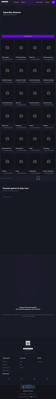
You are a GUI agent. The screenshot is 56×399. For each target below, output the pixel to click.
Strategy (2, 150)
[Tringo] (21, 161)
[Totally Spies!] (34, 161)
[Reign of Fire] (7, 116)
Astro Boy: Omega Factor (8, 80)
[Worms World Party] (7, 139)
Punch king (18, 125)
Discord (34, 379)
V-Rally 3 (4, 171)
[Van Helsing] (48, 139)
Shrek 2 (31, 125)
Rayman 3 (18, 102)
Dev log (21, 367)
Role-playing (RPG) (2, 59)
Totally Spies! (32, 171)
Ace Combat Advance (7, 102)
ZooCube (45, 125)
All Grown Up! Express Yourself (23, 57)
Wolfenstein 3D (19, 148)
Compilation (44, 82)
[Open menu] (53, 2)
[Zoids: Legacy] (7, 48)
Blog (21, 364)
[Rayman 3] (21, 93)
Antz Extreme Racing (34, 80)
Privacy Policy (23, 394)
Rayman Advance (47, 102)
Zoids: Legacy (5, 57)
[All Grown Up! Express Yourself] (21, 48)
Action (16, 59)
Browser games (39, 2)
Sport (16, 127)
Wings (30, 148)
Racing (30, 82)
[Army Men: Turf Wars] (21, 70)
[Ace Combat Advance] (7, 93)
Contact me (40, 361)
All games (5, 361)
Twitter (22, 379)
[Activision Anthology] (48, 70)
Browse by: (16, 2)
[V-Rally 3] (7, 161)
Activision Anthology (48, 80)
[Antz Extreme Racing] (34, 70)
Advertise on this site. (28, 391)
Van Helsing (46, 148)
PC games (23, 2)
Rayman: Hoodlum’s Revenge (36, 102)
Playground (47, 2)
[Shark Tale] (34, 48)
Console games (31, 2)
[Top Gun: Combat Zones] (48, 161)
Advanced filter (28, 36)
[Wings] (34, 139)
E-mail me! (47, 379)
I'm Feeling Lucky (7, 196)
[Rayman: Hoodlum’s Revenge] (34, 93)
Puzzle (44, 127)
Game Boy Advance (8, 59)
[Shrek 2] (34, 116)
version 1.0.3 (28, 353)
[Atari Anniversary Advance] (48, 48)
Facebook (9, 379)
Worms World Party (6, 148)
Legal (34, 394)
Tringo (17, 171)
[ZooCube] (48, 116)
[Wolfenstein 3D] (21, 139)
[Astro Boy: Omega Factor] (7, 70)
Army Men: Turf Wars (21, 80)
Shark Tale (32, 57)
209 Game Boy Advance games (9, 14)
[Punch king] (21, 116)
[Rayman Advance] (48, 93)
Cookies (30, 394)
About (21, 361)
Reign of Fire (5, 125)
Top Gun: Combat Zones (49, 171)
